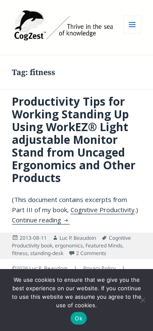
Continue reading (41, 220)
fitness (20, 253)
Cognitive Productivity (103, 209)
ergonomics (69, 245)
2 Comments (91, 253)
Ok (78, 318)
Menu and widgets (132, 33)
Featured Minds (103, 245)
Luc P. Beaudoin (78, 237)
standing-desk (46, 253)
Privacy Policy (100, 268)
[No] (142, 300)
